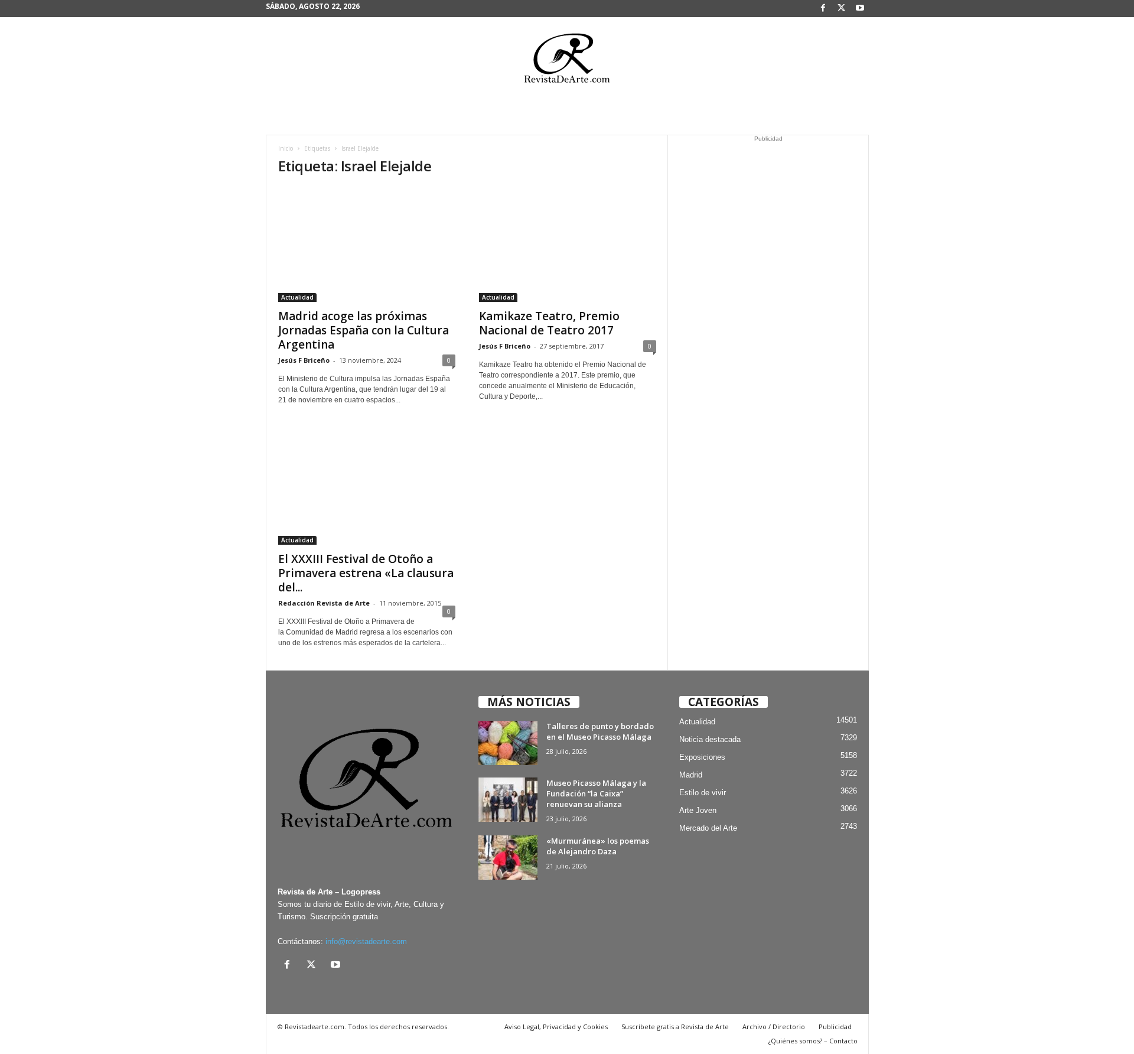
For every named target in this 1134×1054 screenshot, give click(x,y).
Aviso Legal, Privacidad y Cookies (556, 1026)
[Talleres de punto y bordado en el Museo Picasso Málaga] (507, 743)
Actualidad (297, 297)
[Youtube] (860, 8)
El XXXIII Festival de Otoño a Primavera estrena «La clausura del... (366, 573)
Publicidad (835, 1026)
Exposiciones (702, 757)
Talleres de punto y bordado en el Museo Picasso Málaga (600, 731)
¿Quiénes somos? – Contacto (813, 1040)
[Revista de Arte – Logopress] (567, 61)
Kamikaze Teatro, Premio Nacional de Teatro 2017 (549, 323)
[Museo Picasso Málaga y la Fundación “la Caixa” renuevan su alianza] (507, 800)
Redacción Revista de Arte (324, 602)
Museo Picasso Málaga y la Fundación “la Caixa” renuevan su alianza (596, 793)
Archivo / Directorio (773, 1026)
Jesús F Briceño (304, 360)
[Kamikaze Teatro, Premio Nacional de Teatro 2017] (567, 244)
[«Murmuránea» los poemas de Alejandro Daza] (507, 857)
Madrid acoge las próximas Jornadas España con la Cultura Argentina (363, 330)
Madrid (690, 774)
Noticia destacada (710, 739)
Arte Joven (697, 810)
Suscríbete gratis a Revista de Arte (675, 1026)
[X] (842, 8)
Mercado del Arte (708, 828)
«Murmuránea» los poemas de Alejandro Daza (597, 846)
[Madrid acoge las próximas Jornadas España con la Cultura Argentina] (366, 244)
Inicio (285, 148)
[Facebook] (823, 8)
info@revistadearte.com (366, 941)
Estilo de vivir (702, 792)
